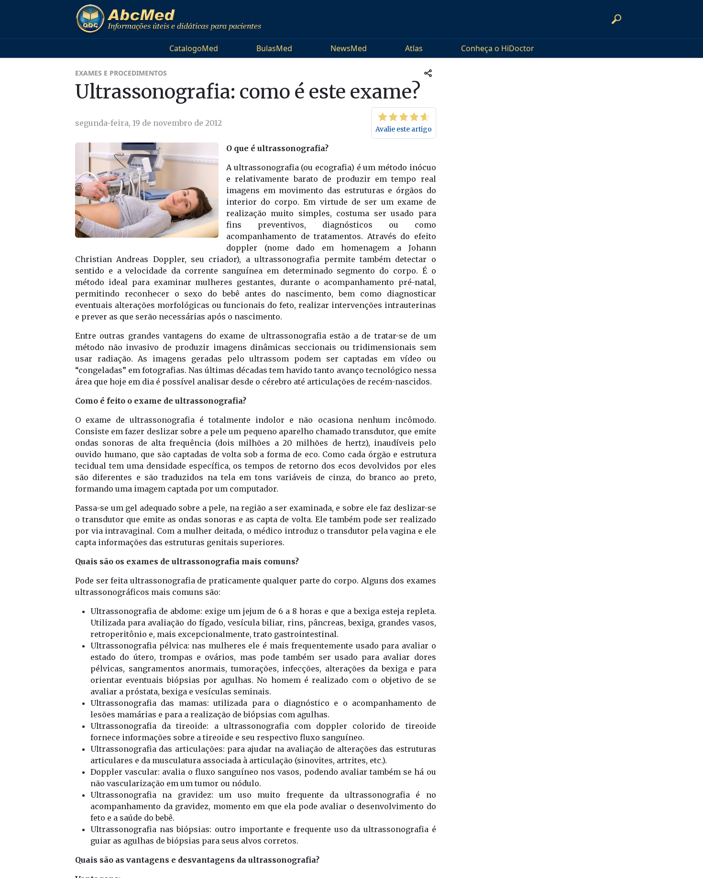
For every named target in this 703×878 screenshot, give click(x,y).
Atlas (414, 48)
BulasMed (274, 48)
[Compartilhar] (428, 73)
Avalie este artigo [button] (403, 129)
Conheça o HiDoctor (497, 48)
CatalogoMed (193, 48)
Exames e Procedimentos (121, 72)
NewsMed (348, 48)
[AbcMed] (168, 19)
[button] (616, 19)
